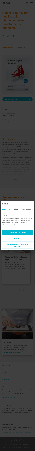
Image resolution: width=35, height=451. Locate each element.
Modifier (16, 238)
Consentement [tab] (6, 209)
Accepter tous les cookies (17, 232)
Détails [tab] (16, 209)
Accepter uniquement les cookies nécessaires (17, 245)
